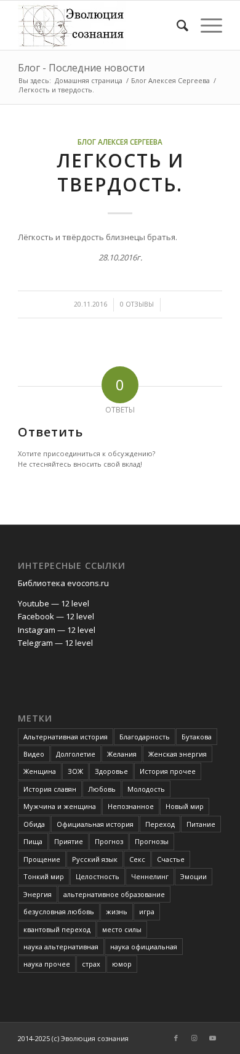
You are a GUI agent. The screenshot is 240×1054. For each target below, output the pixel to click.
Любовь (102, 789)
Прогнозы (152, 841)
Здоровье (111, 771)
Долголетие (75, 753)
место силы (122, 929)
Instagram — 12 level (56, 629)
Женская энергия (177, 753)
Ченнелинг (150, 876)
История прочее (168, 771)
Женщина (39, 771)
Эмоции (193, 876)
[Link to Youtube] (213, 1038)
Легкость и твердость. (120, 172)
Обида (34, 824)
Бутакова (197, 736)
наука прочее (46, 963)
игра (146, 911)
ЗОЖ (75, 771)
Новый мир (185, 806)
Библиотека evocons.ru (63, 583)
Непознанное (131, 806)
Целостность (97, 876)
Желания (122, 753)
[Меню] (205, 25)
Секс (137, 859)
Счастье (171, 859)
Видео (33, 753)
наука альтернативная (60, 946)
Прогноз (109, 841)
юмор (122, 963)
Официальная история (95, 824)
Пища (32, 841)
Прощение (41, 859)
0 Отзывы (137, 304)
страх (91, 963)
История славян (49, 789)
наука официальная (143, 946)
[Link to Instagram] (194, 1038)
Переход (160, 824)
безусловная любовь (58, 911)
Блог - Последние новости (81, 67)
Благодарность (144, 736)
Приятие (68, 841)
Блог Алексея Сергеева (120, 142)
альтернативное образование (114, 894)
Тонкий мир (43, 876)
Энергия (37, 894)
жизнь (116, 911)
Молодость (146, 789)
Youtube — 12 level (53, 603)
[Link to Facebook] (176, 1038)
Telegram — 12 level (55, 642)
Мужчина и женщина (59, 806)
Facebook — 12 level (56, 616)
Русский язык (95, 859)
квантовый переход (56, 929)
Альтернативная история (65, 736)
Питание (200, 824)
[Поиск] (176, 25)
